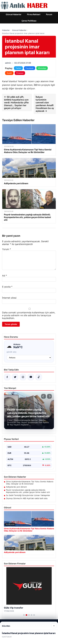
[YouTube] (31, 377)
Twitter (18, 68)
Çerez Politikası (29, 21)
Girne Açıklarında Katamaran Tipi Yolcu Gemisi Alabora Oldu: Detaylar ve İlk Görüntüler (29, 482)
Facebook (30, 68)
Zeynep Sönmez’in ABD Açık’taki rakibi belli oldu (27, 498)
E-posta (7, 286)
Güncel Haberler (13, 14)
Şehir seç (12, 352)
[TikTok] (38, 377)
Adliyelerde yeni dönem (16, 487)
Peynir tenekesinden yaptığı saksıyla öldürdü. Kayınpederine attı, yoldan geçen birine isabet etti (28, 491)
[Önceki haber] (43, 396)
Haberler (6, 30)
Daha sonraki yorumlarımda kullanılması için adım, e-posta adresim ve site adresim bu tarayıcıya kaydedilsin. (28, 315)
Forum (49, 14)
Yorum (6, 249)
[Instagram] (23, 377)
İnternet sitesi (9, 297)
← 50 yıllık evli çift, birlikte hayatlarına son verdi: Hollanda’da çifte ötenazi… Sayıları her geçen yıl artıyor (16, 102)
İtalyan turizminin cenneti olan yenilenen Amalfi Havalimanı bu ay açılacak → (45, 103)
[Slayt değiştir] (24, 615)
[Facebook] (7, 377)
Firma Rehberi (33, 14)
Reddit (9, 73)
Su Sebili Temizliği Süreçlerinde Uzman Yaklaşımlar (28, 495)
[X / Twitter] (15, 377)
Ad (4, 275)
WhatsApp (42, 68)
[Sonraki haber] (49, 396)
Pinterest (19, 73)
